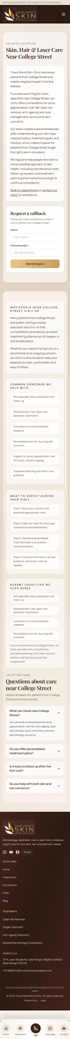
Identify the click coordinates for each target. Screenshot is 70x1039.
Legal (43, 1000)
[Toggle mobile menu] (63, 14)
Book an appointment (24, 190)
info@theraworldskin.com (37, 970)
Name (14, 230)
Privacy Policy (31, 1000)
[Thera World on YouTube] (11, 852)
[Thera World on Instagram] (4, 852)
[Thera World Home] (20, 14)
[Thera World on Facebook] (17, 852)
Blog (5, 900)
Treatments (9, 877)
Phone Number (19, 245)
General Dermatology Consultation (23, 942)
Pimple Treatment (13, 927)
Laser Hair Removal (14, 919)
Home (6, 869)
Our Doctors (10, 885)
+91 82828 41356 (12, 970)
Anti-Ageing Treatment (16, 935)
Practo (27, 852)
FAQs (6, 893)
